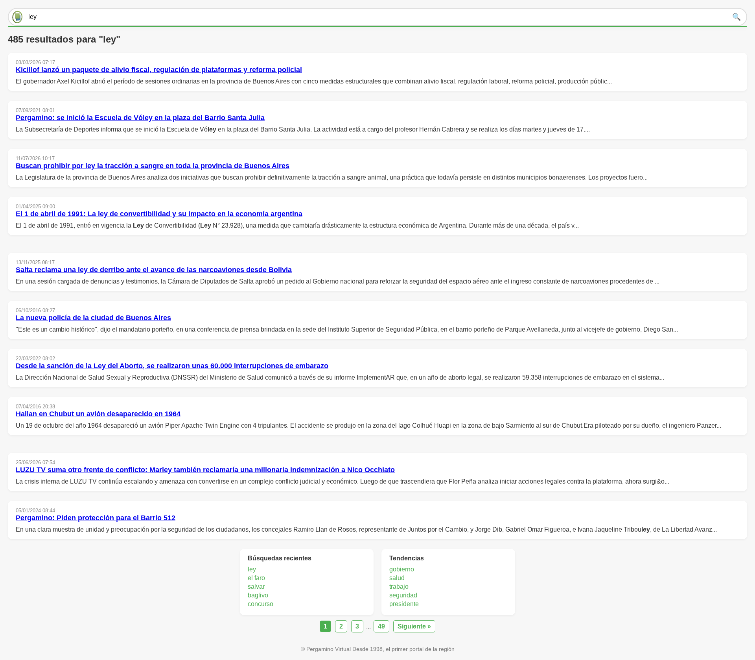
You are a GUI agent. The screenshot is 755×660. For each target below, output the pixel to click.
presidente (404, 604)
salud (397, 578)
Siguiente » (414, 626)
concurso (260, 604)
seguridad (403, 595)
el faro (256, 578)
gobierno (401, 569)
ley (252, 569)
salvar (256, 586)
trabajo (399, 586)
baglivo (258, 595)
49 (381, 626)
